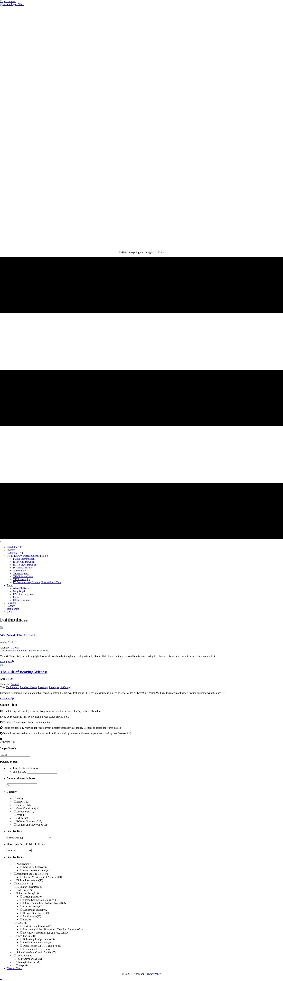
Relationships (32, 916)
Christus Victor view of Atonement (43, 877)
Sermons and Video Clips (32, 824)
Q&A (22, 818)
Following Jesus (27, 893)
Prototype (54, 687)
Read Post (5, 661)
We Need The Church (18, 635)
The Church (24, 955)
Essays (22, 801)
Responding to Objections (38, 949)
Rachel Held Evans (39, 650)
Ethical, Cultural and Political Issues (44, 903)
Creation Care (32, 896)
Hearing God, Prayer (36, 913)
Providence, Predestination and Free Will (46, 932)
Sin (27, 919)
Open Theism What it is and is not (42, 945)
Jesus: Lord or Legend (36, 870)
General (15, 647)
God (21, 922)
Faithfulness (21, 650)
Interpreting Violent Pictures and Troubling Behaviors (53, 929)
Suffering (65, 687)
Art (19, 798)
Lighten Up (25, 811)
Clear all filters (14, 968)
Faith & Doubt (32, 906)
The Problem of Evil (29, 958)
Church (10, 650)
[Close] (1, 739)
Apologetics (24, 864)
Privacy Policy (153, 973)
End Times (24, 890)
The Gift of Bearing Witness (23, 672)
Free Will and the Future (37, 942)
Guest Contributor (27, 808)
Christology (24, 883)
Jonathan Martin (28, 687)
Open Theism (26, 936)
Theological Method (28, 962)
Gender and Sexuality (35, 909)
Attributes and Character (37, 926)
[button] (1, 979)
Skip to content (8, 1)
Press (21, 814)
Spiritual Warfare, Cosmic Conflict (36, 952)
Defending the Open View (39, 939)
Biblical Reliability (35, 867)
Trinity (22, 965)
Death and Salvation (29, 886)
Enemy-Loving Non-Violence (40, 900)
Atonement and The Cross (32, 873)
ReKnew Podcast (29, 821)
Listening (43, 687)
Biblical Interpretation (29, 880)
